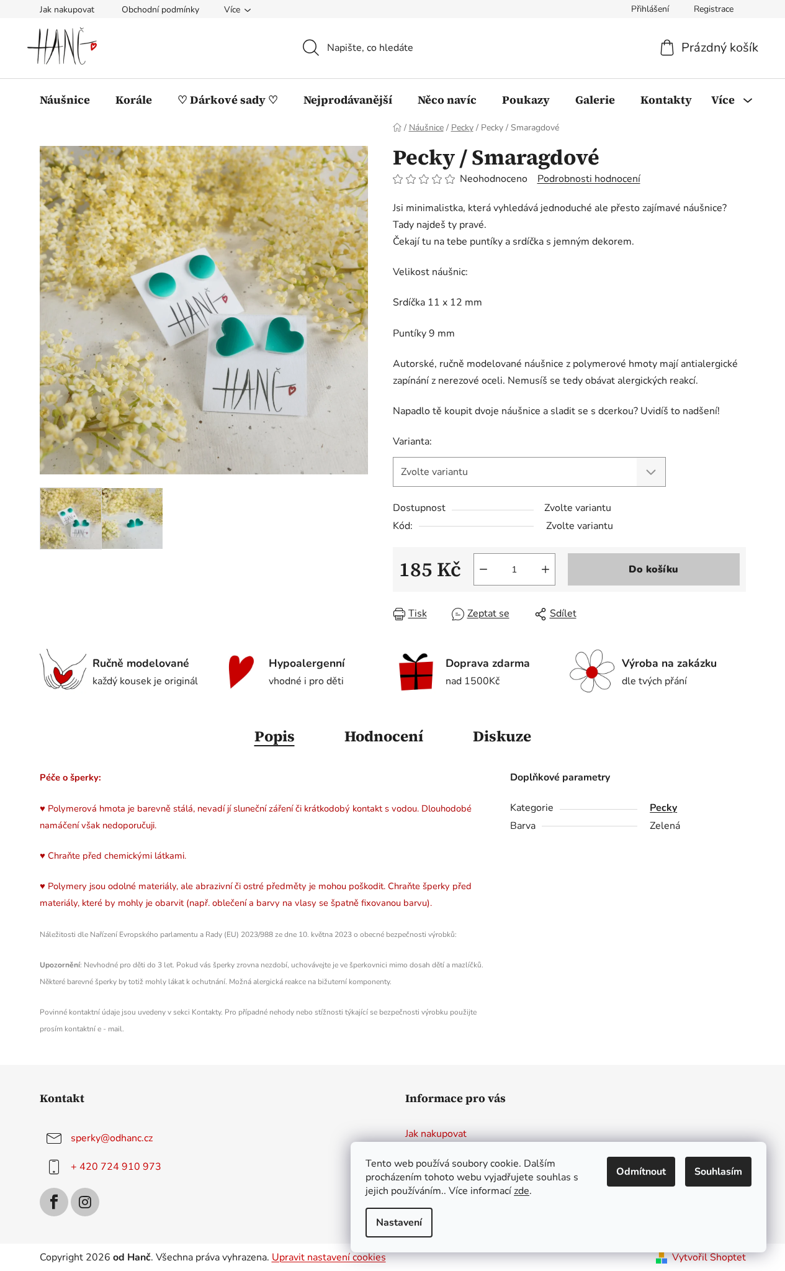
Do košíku (653, 569)
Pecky (663, 808)
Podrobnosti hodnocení (588, 179)
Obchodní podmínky (160, 10)
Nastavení (399, 1222)
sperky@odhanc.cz (112, 1138)
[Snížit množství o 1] (483, 569)
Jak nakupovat (67, 10)
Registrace (713, 9)
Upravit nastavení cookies (329, 1257)
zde (521, 1191)
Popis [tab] (274, 736)
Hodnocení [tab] (383, 736)
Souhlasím (718, 1171)
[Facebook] (54, 1202)
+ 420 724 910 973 (116, 1167)
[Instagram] (85, 1202)
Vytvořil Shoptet (709, 1257)
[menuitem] (64, 100)
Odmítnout (641, 1171)
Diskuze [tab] (502, 736)
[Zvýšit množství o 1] (545, 569)
